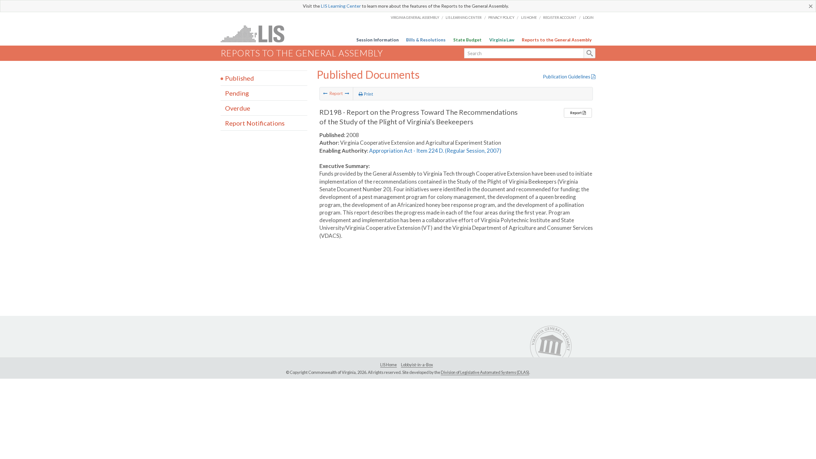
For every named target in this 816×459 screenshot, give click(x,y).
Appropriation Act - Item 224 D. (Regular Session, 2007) (435, 150)
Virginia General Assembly (415, 17)
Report (576, 112)
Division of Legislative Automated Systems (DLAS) (485, 372)
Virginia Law (501, 39)
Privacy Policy (501, 17)
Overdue (237, 108)
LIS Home (529, 17)
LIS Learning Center (341, 6)
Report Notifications (255, 123)
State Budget (467, 39)
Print (368, 94)
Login (588, 17)
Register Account (559, 17)
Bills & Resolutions (426, 39)
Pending (237, 93)
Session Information (377, 39)
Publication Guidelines (567, 76)
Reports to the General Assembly (557, 39)
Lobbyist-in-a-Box (417, 364)
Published (239, 78)
